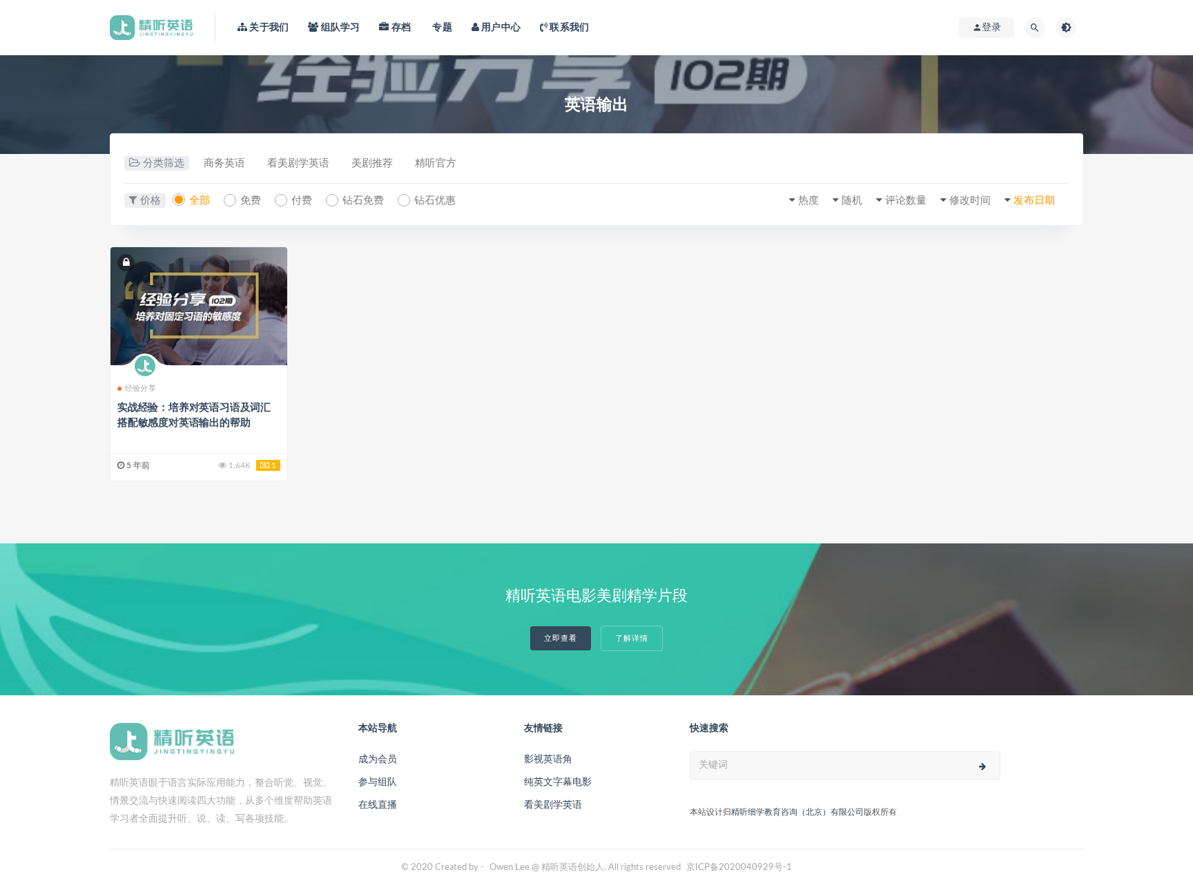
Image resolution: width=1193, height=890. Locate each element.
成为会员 (377, 759)
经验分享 (140, 388)
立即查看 (560, 638)
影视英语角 (548, 759)
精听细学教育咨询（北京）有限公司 (797, 812)
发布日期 (1034, 200)
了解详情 (631, 638)
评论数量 (906, 200)
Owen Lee (509, 867)
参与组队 (377, 782)
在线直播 (377, 805)
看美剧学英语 (298, 163)
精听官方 (435, 163)
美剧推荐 (372, 163)
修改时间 (970, 200)
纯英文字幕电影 (558, 782)
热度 (808, 200)
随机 (852, 200)
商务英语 (224, 163)
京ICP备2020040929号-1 (739, 867)
